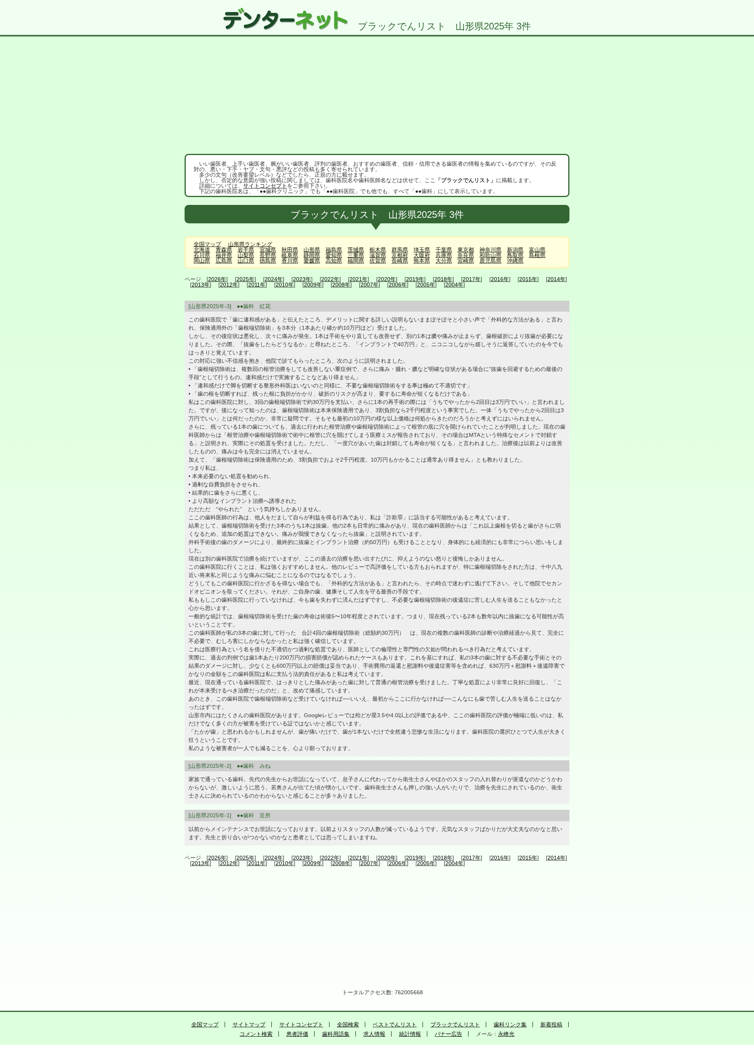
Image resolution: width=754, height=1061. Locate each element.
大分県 (444, 260)
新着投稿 (551, 1024)
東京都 (466, 249)
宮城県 (268, 249)
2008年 (341, 284)
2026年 (217, 279)
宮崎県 (466, 260)
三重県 (356, 255)
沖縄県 (515, 260)
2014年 (556, 279)
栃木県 (378, 249)
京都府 (400, 255)
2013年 (201, 284)
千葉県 (444, 249)
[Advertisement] (377, 95)
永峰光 (506, 1034)
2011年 (256, 284)
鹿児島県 (490, 260)
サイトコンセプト (265, 185)
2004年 (454, 284)
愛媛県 (312, 260)
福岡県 (356, 260)
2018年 (443, 279)
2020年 (387, 279)
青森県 (224, 249)
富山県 (537, 249)
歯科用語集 (336, 1034)
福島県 (334, 249)
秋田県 (290, 249)
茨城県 (356, 249)
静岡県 (312, 255)
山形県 (312, 249)
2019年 (415, 279)
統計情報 (410, 1034)
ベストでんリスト (395, 1024)
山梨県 (246, 255)
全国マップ (207, 244)
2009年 (313, 284)
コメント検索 (256, 1034)
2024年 (274, 279)
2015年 (528, 279)
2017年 (472, 279)
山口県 (246, 260)
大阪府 (422, 255)
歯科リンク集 (510, 1024)
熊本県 (422, 260)
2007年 (370, 284)
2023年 (302, 279)
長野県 (268, 255)
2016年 (500, 279)
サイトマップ (248, 1024)
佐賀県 (378, 260)
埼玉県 (422, 249)
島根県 (537, 255)
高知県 (334, 260)
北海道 (202, 249)
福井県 (224, 255)
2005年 (426, 284)
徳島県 (268, 260)
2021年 (359, 279)
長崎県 (400, 260)
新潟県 (515, 249)
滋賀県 (378, 255)
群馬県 (400, 249)
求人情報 (374, 1034)
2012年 (229, 284)
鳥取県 (515, 255)
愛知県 (334, 255)
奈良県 (466, 255)
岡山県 (202, 260)
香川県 (290, 260)
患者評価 (297, 1034)
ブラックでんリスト (455, 1024)
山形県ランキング (250, 244)
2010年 (285, 284)
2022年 (330, 279)
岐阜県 (290, 255)
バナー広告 (448, 1034)
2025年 (245, 279)
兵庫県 (444, 255)
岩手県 (246, 249)
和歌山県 (490, 255)
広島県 (224, 260)
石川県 (202, 255)
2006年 (398, 284)
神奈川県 (490, 249)
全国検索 (348, 1024)
